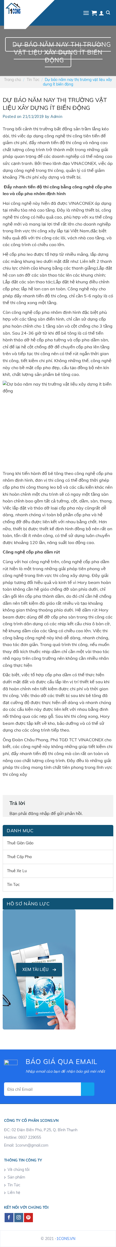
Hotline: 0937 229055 (22, 1137)
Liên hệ (14, 1192)
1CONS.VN (65, 1238)
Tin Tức (33, 79)
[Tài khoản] (101, 13)
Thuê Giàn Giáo (20, 843)
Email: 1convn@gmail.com (26, 1145)
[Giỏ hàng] (94, 13)
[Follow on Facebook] (9, 1217)
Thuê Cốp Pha (19, 856)
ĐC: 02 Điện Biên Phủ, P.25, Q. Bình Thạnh (40, 1129)
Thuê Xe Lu (17, 870)
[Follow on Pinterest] (28, 1217)
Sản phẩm (16, 1177)
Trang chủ (12, 79)
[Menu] (86, 12)
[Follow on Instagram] (18, 1217)
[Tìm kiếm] (108, 13)
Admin (56, 116)
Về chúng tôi (18, 1169)
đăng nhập (39, 813)
